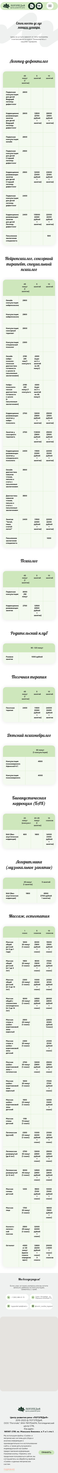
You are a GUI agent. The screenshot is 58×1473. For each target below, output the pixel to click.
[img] (14, 6)
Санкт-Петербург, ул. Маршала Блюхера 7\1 (43, 1297)
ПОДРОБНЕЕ (9, 1469)
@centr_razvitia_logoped (43, 1306)
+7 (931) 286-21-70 (18, 1297)
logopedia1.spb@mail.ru (19, 1306)
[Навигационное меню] (50, 6)
